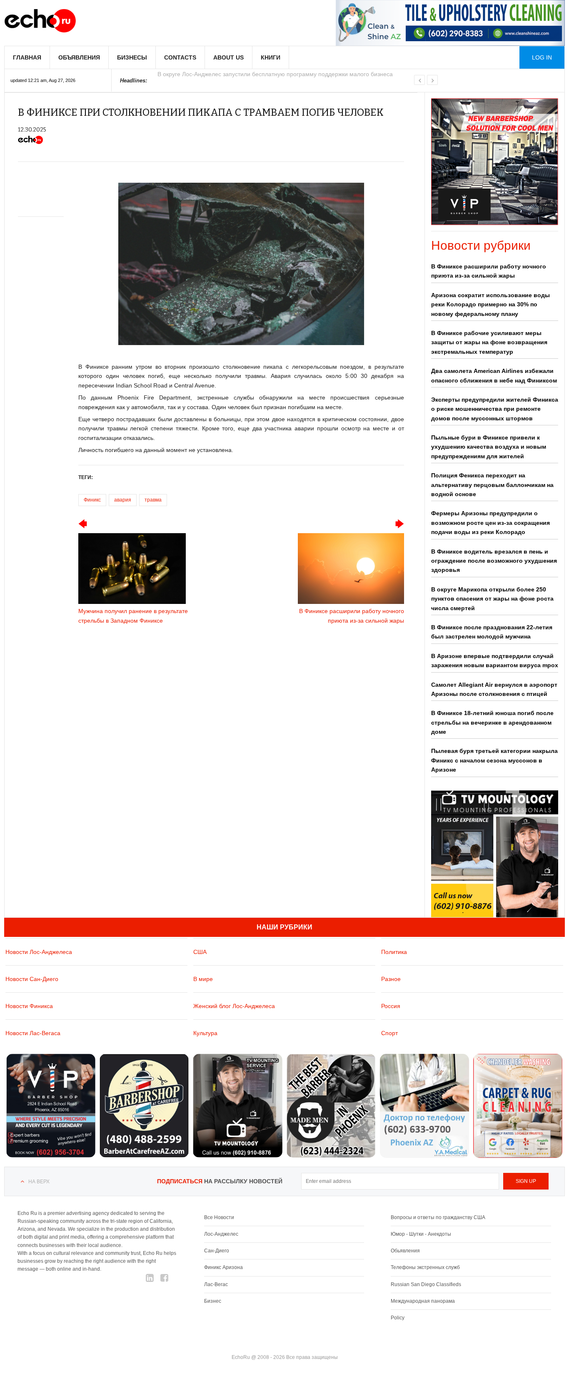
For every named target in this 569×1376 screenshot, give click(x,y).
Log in (542, 57)
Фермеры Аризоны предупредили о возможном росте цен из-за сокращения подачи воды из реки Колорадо (490, 522)
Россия (390, 1006)
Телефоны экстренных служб (425, 1267)
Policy (397, 1318)
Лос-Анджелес (221, 1234)
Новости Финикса (29, 1006)
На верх (39, 1182)
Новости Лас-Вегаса (32, 1033)
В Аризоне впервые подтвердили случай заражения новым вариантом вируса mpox (494, 660)
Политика (394, 952)
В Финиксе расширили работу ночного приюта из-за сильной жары (488, 271)
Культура (205, 1033)
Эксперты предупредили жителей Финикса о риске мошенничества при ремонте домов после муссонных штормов (494, 409)
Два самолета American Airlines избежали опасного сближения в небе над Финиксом (494, 375)
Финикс (92, 500)
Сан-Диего (216, 1251)
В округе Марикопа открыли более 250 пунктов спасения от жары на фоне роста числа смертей (492, 598)
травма (153, 500)
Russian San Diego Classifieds (426, 1284)
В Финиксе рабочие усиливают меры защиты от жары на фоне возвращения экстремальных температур (489, 342)
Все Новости (219, 1217)
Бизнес (212, 1301)
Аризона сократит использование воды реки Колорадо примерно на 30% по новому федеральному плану (490, 304)
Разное (391, 979)
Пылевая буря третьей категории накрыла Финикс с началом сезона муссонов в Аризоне (494, 760)
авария (122, 500)
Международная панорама (423, 1301)
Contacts (180, 57)
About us (228, 57)
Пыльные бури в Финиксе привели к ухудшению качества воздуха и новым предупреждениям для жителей (488, 446)
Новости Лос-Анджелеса (38, 952)
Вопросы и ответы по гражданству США (438, 1217)
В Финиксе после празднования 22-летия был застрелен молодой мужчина (491, 632)
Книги (270, 57)
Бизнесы (132, 57)
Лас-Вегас (216, 1284)
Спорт (389, 1033)
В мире (203, 979)
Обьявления (405, 1251)
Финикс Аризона (223, 1267)
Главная (27, 57)
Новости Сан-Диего (31, 979)
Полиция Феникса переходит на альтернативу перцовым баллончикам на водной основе (492, 484)
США (200, 952)
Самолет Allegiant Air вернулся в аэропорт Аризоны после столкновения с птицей (494, 689)
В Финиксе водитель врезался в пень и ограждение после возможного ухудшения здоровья (494, 561)
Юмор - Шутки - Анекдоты (421, 1234)
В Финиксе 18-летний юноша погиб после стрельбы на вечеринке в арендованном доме (492, 722)
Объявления (79, 57)
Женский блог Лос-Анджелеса (234, 1006)
